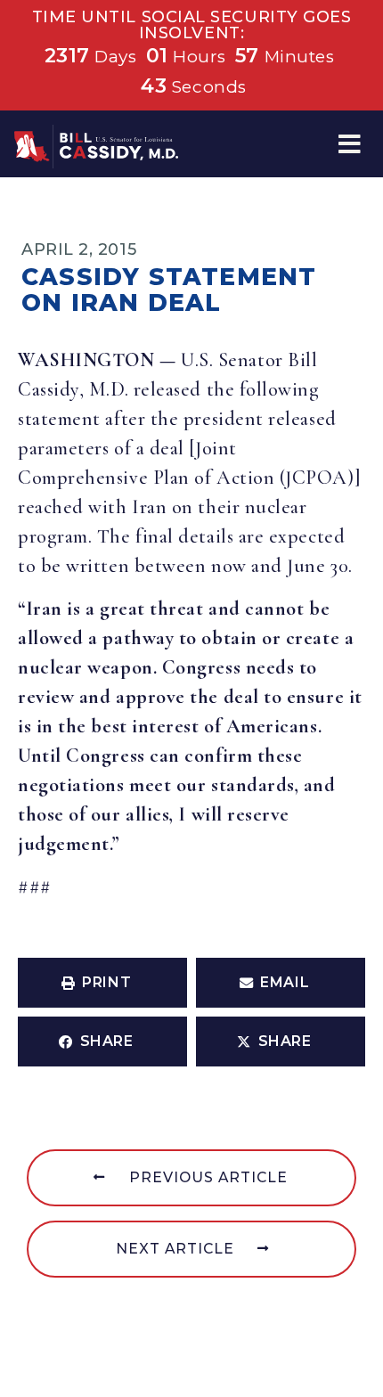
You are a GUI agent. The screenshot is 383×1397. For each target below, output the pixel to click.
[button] (349, 143)
